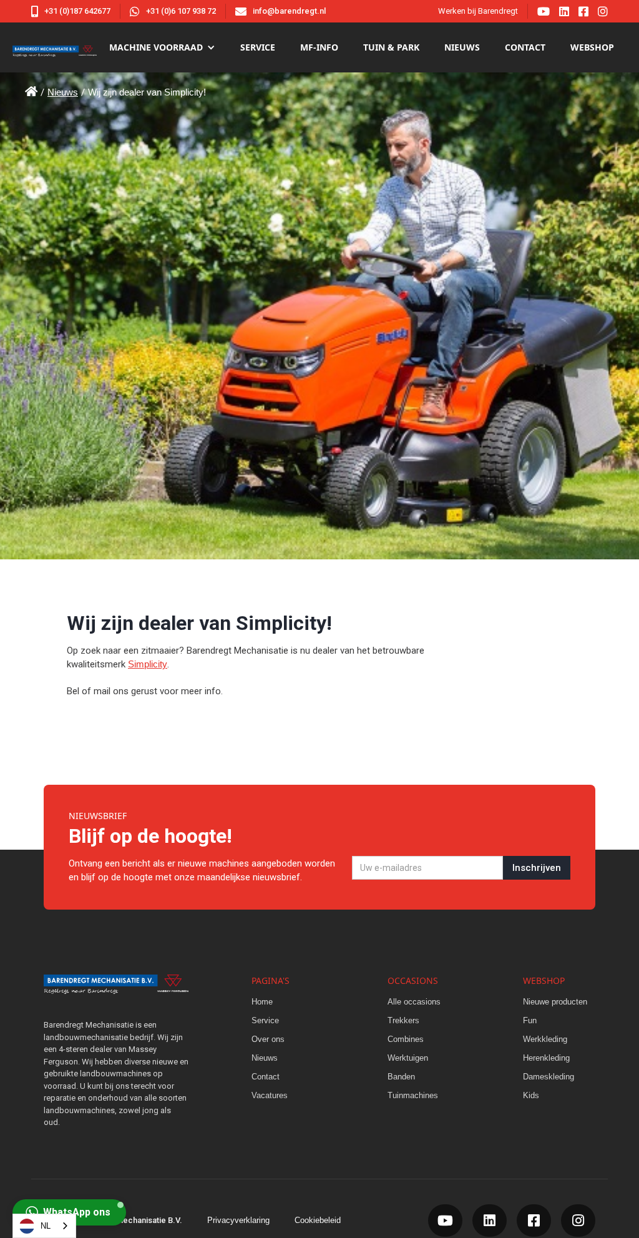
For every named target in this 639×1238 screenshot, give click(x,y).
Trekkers (403, 1020)
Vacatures (269, 1095)
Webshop (592, 47)
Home (262, 1001)
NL (46, 1226)
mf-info (319, 47)
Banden (401, 1076)
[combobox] (44, 1226)
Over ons (268, 1039)
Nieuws (62, 92)
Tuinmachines (413, 1095)
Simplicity (147, 664)
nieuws (462, 47)
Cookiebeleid (318, 1220)
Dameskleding (548, 1076)
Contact (525, 47)
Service (257, 47)
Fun (530, 1020)
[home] (54, 47)
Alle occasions (414, 1001)
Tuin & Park (391, 47)
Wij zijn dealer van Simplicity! (147, 92)
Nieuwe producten (555, 1001)
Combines (406, 1039)
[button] (162, 47)
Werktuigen (408, 1058)
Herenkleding (546, 1058)
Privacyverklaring (238, 1220)
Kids (531, 1095)
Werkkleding (545, 1039)
